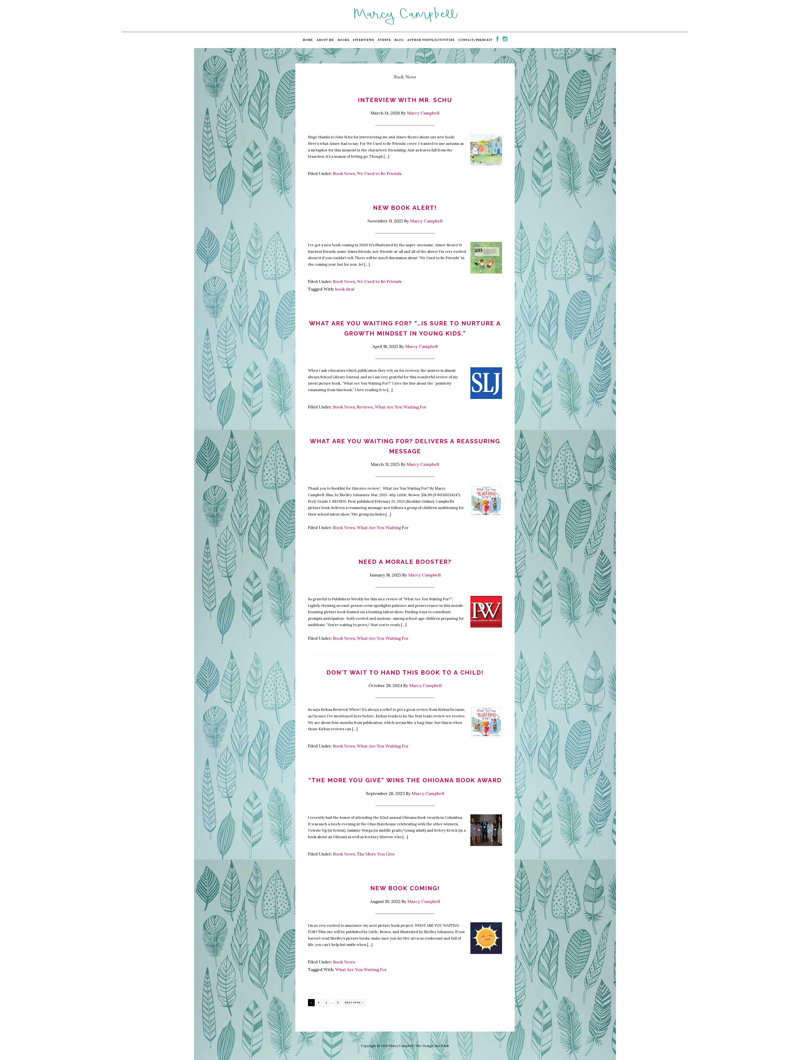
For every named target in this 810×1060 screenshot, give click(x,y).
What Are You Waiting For (401, 406)
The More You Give (376, 854)
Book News (344, 173)
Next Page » (354, 1003)
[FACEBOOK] (497, 40)
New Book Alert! (405, 207)
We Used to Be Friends (379, 173)
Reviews (365, 406)
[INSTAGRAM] (505, 40)
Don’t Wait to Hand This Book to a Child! (405, 672)
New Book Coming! (405, 888)
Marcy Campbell (405, 15)
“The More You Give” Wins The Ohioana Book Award (405, 780)
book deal (344, 289)
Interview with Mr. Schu (405, 100)
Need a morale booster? (405, 561)
